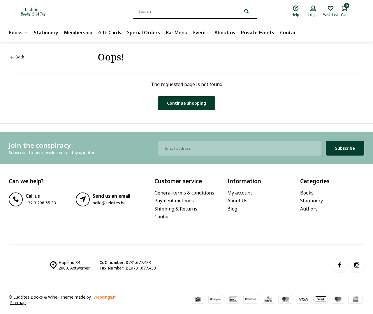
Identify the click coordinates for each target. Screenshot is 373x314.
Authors (309, 209)
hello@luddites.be (109, 203)
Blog (232, 209)
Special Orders (143, 32)
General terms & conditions (184, 193)
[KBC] (268, 300)
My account (239, 193)
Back (19, 57)
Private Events (257, 32)
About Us (237, 200)
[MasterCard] (285, 300)
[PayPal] (215, 300)
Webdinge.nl (105, 297)
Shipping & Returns (175, 209)
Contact (289, 32)
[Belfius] (250, 300)
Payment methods (174, 200)
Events (201, 32)
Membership (78, 32)
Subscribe (345, 148)
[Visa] (303, 300)
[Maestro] (338, 300)
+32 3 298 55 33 (41, 203)
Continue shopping (186, 103)
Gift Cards (109, 32)
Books (15, 32)
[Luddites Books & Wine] (52, 11)
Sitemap (18, 302)
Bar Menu (176, 32)
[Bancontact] (233, 300)
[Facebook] (339, 265)
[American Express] (355, 300)
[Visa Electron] (320, 300)
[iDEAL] (198, 300)
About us (224, 32)
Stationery (46, 32)
